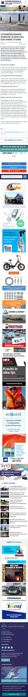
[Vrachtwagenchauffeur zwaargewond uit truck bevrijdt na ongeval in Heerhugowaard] (4, 488)
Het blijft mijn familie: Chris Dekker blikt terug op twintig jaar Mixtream (19, 521)
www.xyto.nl (6, 641)
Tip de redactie (15, 171)
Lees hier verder (18, 72)
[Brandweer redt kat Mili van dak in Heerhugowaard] (4, 528)
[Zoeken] (25, 176)
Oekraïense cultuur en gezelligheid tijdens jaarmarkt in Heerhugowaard (18, 534)
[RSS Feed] (11, 647)
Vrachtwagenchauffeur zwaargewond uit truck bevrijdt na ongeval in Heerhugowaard (18, 488)
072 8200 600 (7, 637)
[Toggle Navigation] (25, 2)
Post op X (15, 167)
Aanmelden (5, 660)
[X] (5, 647)
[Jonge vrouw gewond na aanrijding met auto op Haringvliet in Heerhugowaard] (4, 502)
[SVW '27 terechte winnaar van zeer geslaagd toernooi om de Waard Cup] (4, 515)
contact (3, 117)
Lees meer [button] (22, 690)
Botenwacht (22, 44)
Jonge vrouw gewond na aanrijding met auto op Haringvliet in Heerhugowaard (18, 501)
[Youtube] (8, 647)
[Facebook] (2, 647)
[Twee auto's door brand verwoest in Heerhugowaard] (4, 509)
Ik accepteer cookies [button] (14, 694)
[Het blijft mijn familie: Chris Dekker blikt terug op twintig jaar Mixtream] (4, 521)
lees (3, 129)
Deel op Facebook (15, 164)
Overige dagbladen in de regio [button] (10, 680)
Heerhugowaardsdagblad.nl (13, 1)
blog (5, 121)
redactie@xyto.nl (7, 639)
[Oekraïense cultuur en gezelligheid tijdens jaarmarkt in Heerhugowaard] (4, 534)
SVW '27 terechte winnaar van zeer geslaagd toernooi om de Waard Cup (18, 514)
